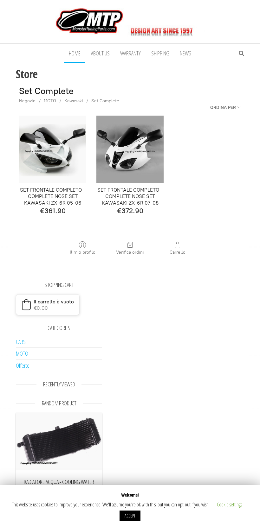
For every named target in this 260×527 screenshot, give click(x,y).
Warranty (130, 53)
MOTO (50, 101)
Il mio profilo (82, 252)
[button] (48, 304)
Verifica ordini (130, 252)
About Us (100, 53)
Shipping (160, 53)
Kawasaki (73, 101)
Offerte (22, 365)
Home (75, 53)
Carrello (177, 252)
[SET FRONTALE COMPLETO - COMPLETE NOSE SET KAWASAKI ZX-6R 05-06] (52, 149)
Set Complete (105, 101)
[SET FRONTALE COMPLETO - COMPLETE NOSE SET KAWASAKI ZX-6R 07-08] (130, 149)
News (185, 53)
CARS (21, 342)
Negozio (27, 101)
